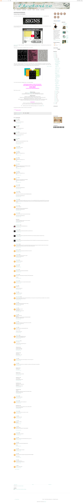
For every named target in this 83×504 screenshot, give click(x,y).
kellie (16, 437)
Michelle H (17, 335)
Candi (16, 358)
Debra (17, 285)
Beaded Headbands (57, 73)
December (56, 58)
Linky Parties (37, 9)
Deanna (17, 151)
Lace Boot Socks (67, 27)
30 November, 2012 (18, 257)
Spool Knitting (42, 9)
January (56, 101)
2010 (55, 103)
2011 (55, 102)
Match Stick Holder (57, 63)
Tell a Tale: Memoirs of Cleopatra (57, 62)
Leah (16, 420)
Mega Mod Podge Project (67, 41)
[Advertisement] (32, 477)
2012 (55, 57)
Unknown (17, 146)
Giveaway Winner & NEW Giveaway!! (67, 37)
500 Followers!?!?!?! (67, 31)
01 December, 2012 (18, 305)
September (56, 92)
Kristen (17, 119)
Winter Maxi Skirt (57, 80)
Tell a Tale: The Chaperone (57, 89)
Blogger (45, 501)
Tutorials (33, 9)
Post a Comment (17, 469)
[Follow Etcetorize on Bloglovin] (57, 21)
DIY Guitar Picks (57, 60)
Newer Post (15, 484)
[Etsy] (58, 15)
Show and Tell (29, 9)
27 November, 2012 (18, 129)
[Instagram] (55, 18)
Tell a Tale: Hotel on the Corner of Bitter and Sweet (57, 76)
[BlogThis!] (25, 113)
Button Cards (56, 79)
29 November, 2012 (18, 236)
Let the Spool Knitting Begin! (57, 87)
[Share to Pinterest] (28, 113)
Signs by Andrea (49, 66)
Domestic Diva (18, 340)
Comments (56, 45)
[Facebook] (55, 15)
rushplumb (17, 254)
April (55, 97)
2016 (55, 52)
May (55, 96)
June (55, 95)
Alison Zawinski (18, 296)
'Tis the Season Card (57, 66)
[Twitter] (64, 15)
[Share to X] (26, 113)
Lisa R (17, 327)
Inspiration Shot (24, 9)
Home (14, 9)
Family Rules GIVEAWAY (57, 64)
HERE (43, 105)
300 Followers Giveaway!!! (65, 24)
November (56, 59)
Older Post (50, 484)
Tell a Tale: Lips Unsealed (57, 82)
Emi (16, 465)
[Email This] (24, 113)
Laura (16, 302)
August (56, 93)
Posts (55, 43)
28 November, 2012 (18, 188)
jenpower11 (17, 249)
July (55, 94)
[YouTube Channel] (58, 18)
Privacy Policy (17, 499)
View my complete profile (57, 40)
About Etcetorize (19, 9)
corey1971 (17, 229)
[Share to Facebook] (27, 113)
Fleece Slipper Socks (57, 84)
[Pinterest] (61, 15)
